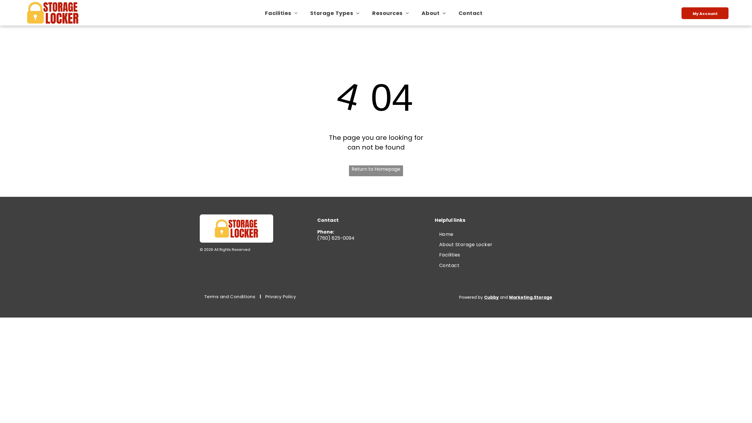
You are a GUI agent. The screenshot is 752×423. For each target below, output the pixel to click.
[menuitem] (283, 13)
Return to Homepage (376, 169)
